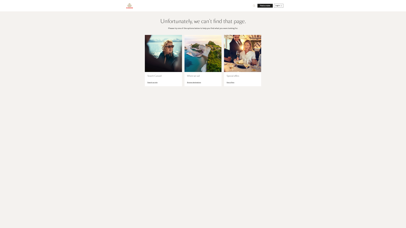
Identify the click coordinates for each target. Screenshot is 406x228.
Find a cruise (265, 6)
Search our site (152, 82)
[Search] (254, 6)
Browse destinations (194, 82)
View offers (230, 82)
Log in (277, 5)
